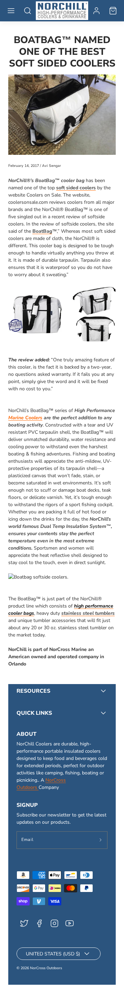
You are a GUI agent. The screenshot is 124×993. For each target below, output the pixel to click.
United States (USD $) (53, 954)
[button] (11, 10)
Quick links (34, 713)
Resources (33, 691)
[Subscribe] (100, 840)
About (27, 734)
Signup (27, 805)
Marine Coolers (25, 417)
